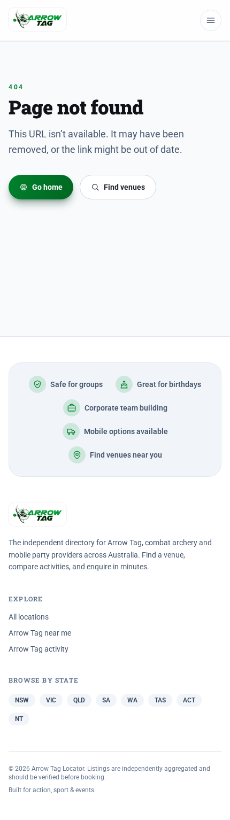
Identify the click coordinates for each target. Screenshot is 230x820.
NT (19, 719)
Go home (47, 187)
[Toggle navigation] (210, 20)
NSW (22, 700)
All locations (29, 617)
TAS (160, 700)
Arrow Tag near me (40, 633)
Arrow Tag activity (38, 649)
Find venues (124, 187)
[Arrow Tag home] (37, 20)
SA (106, 700)
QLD (79, 700)
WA (132, 700)
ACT (189, 700)
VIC (51, 700)
